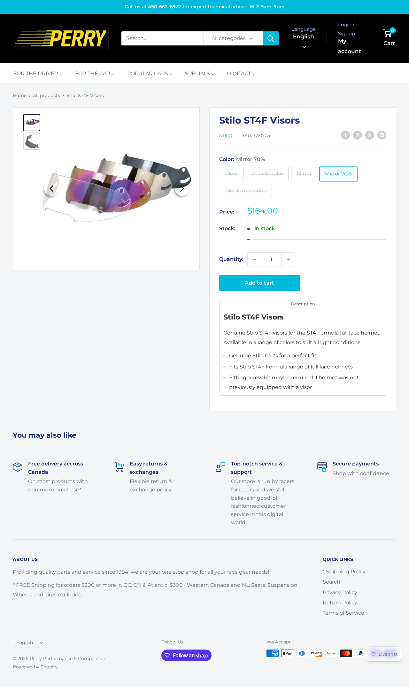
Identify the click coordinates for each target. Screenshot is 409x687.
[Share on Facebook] (345, 135)
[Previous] (51, 189)
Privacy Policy (340, 592)
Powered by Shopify (35, 667)
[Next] (182, 189)
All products (46, 95)
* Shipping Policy (344, 572)
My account (349, 46)
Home (20, 95)
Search (331, 582)
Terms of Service (343, 613)
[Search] (271, 38)
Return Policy (340, 603)
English (24, 642)
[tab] (302, 304)
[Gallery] (106, 188)
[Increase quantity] (288, 259)
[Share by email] (381, 135)
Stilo (225, 135)
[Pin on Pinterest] (357, 135)
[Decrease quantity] (254, 259)
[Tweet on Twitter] (369, 135)
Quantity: (231, 259)
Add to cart (259, 283)
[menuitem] (38, 73)
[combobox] (162, 38)
